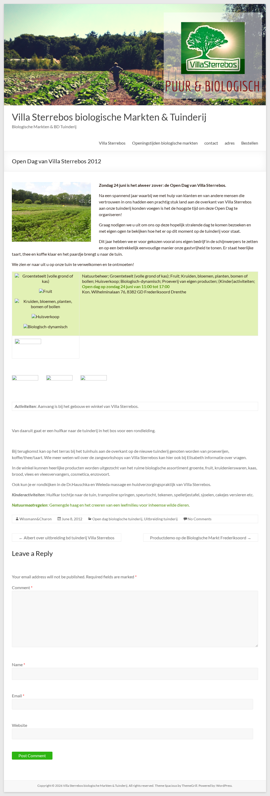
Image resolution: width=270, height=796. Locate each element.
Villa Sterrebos (112, 142)
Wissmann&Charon (36, 519)
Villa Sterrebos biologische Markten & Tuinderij (109, 117)
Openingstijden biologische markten (165, 142)
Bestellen (249, 142)
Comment (22, 587)
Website (19, 725)
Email (18, 695)
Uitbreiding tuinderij (161, 519)
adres (230, 142)
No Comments (199, 519)
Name (18, 664)
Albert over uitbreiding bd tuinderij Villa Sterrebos (66, 537)
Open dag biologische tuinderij (117, 519)
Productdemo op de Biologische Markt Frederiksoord (200, 537)
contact (211, 142)
